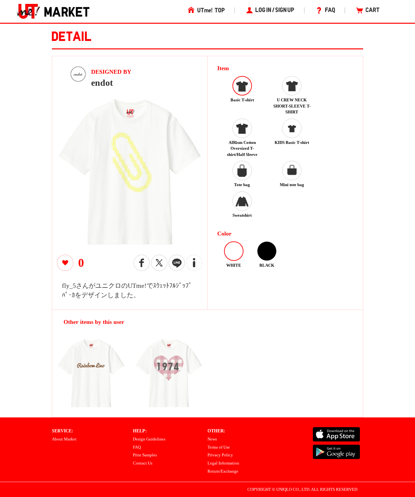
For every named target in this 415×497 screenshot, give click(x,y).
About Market (64, 439)
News (212, 439)
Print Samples (145, 454)
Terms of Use (219, 447)
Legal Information (223, 463)
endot (102, 83)
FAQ (137, 447)
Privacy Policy (220, 454)
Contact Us (142, 463)
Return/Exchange (223, 471)
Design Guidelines (149, 439)
